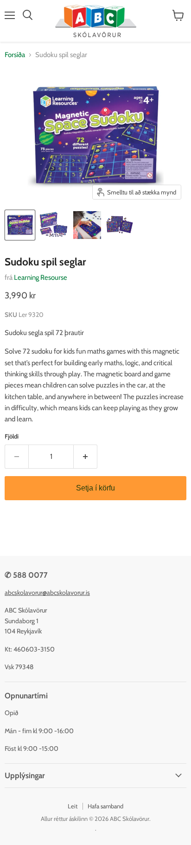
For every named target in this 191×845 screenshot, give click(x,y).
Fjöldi (12, 436)
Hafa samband (105, 806)
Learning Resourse (40, 277)
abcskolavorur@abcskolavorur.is (47, 592)
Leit (72, 806)
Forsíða (15, 55)
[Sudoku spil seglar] (20, 225)
